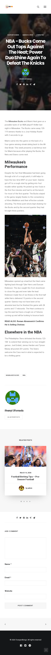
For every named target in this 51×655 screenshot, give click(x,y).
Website (8, 591)
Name (8, 564)
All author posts (14, 417)
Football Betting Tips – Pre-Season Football (25, 478)
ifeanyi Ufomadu (25, 79)
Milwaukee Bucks (15, 121)
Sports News (14, 35)
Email (8, 577)
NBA (24, 375)
